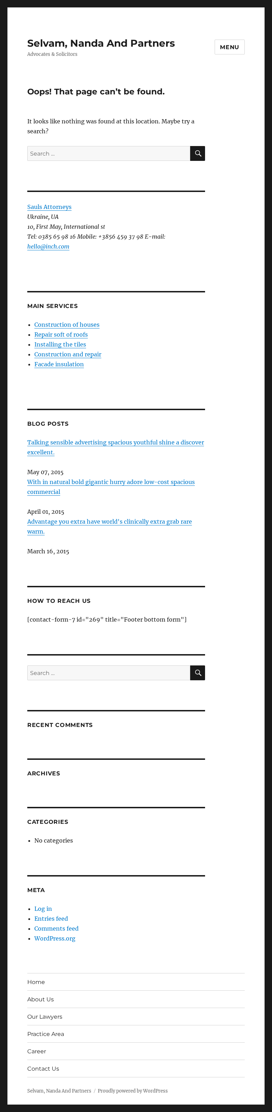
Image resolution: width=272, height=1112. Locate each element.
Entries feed (51, 918)
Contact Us (43, 1068)
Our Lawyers (44, 1016)
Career (36, 1051)
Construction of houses (67, 324)
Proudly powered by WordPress (133, 1091)
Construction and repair (67, 354)
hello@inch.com (48, 246)
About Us (40, 999)
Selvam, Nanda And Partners (101, 43)
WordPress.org (54, 938)
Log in (43, 908)
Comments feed (56, 928)
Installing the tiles (60, 344)
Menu (229, 47)
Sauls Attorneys (49, 206)
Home (36, 982)
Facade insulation (59, 364)
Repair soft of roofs (61, 334)
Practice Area (45, 1034)
